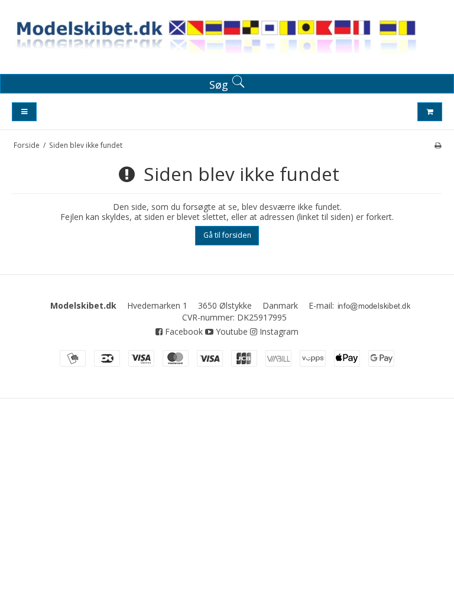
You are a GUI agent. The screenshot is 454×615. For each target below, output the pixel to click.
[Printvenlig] (437, 145)
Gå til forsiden (227, 235)
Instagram (278, 331)
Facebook (183, 331)
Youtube (230, 331)
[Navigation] (24, 112)
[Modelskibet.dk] (227, 39)
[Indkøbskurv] (429, 112)
